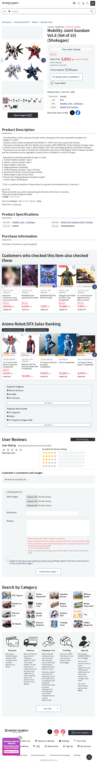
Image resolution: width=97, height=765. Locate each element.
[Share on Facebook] (78, 112)
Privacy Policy (22, 755)
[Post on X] (72, 112)
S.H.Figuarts (14, 412)
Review (10, 520)
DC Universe (14, 397)
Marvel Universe (16, 390)
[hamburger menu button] (92, 3)
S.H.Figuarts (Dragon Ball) (20, 419)
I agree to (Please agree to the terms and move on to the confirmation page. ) (49, 562)
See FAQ (47, 708)
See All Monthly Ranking (36, 330)
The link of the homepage (59, 755)
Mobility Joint (66, 103)
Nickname (12, 512)
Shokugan (78, 103)
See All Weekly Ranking (12, 330)
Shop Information (38, 755)
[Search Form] (87, 3)
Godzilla (12, 394)
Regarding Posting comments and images (34, 445)
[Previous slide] (2, 286)
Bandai (63, 96)
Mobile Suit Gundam (69, 107)
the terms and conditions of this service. (36, 560)
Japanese (17, 204)
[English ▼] (74, 3)
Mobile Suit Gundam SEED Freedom (77, 222)
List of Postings (82, 439)
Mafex (12, 416)
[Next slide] (43, 60)
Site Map (77, 755)
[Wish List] (79, 3)
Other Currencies (56, 62)
